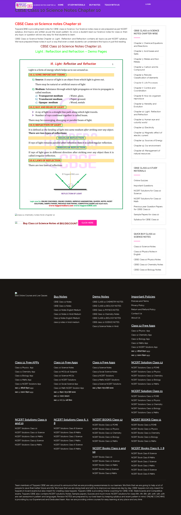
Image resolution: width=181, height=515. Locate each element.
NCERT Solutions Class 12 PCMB (145, 368)
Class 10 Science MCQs (64, 376)
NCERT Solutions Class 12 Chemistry (147, 376)
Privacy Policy (137, 305)
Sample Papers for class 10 (146, 214)
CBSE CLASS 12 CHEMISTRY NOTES (107, 302)
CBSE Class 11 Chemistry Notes (105, 314)
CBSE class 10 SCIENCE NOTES (105, 322)
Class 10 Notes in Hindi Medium (67, 314)
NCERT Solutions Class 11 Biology (145, 408)
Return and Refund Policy (143, 309)
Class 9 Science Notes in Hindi (105, 326)
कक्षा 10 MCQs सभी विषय (63, 400)
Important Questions (143, 185)
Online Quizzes (141, 180)
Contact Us (136, 313)
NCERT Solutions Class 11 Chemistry (146, 404)
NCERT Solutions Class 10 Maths (29, 436)
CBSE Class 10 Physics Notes (147, 259)
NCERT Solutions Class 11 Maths (145, 412)
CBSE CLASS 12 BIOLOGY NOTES (106, 306)
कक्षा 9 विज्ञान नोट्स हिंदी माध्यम (103, 388)
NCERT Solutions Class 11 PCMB (145, 396)
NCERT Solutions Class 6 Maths (67, 449)
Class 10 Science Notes (145, 246)
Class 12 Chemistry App (141, 335)
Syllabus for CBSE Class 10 (146, 219)
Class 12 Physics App (140, 331)
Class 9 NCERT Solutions (103, 376)
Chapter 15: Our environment (147, 145)
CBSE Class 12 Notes (63, 302)
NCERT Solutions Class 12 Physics (145, 372)
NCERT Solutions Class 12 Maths (145, 384)
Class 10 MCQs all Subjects (65, 372)
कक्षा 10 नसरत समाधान (61, 396)
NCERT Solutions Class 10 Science (30, 432)
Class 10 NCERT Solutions (65, 380)
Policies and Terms (140, 301)
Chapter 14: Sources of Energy (148, 140)
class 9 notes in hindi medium (66, 322)
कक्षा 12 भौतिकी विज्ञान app (140, 351)
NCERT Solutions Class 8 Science (68, 428)
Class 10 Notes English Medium (67, 310)
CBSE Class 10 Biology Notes (147, 270)
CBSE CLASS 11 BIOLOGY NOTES (106, 318)
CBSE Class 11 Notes (62, 306)
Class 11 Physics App (24, 368)
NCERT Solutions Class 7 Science (68, 436)
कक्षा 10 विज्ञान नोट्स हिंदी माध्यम (65, 392)
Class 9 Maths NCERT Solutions (105, 380)
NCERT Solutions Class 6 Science (68, 445)
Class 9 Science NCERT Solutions (106, 384)
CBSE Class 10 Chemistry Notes (148, 264)
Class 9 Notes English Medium (67, 318)
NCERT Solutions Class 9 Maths (28, 445)
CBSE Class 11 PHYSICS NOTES (105, 310)
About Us (135, 318)
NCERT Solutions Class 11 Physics (145, 400)
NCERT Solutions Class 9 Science (29, 441)
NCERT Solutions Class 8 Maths (67, 432)
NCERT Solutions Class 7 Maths (67, 441)
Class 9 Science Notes (102, 368)
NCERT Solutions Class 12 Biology (146, 380)
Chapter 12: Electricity (144, 127)
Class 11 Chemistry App (25, 372)
